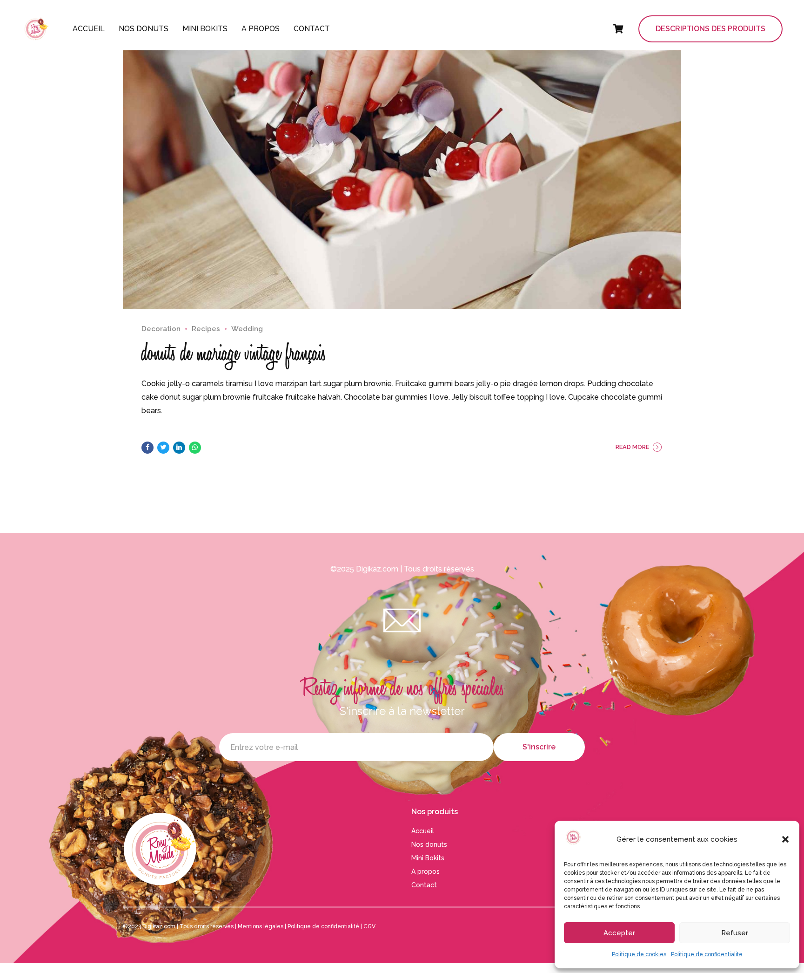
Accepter (619, 933)
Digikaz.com (377, 569)
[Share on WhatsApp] (195, 448)
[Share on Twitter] (163, 448)
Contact (312, 28)
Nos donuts (143, 28)
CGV (369, 926)
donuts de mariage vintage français (233, 353)
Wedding (247, 329)
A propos (260, 28)
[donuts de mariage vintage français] (402, 169)
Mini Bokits (205, 28)
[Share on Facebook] (147, 448)
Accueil (89, 28)
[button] (785, 839)
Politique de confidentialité (707, 954)
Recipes (206, 329)
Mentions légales (260, 926)
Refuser (734, 933)
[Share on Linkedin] (179, 448)
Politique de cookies (639, 954)
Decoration (161, 329)
